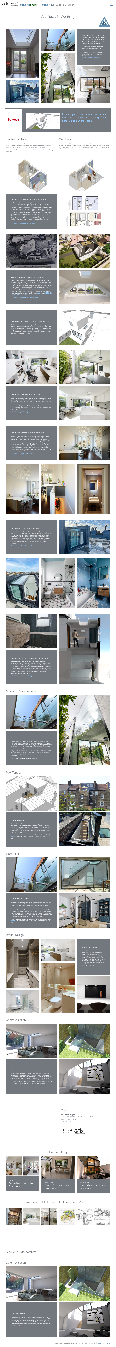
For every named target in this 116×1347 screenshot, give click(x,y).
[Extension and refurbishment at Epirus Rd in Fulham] (14, 1216)
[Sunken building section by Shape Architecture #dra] (84, 1216)
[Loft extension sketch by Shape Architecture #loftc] (102, 1216)
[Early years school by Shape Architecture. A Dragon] (67, 1216)
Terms (108, 1343)
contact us (40, 293)
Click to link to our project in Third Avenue (22, 453)
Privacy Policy (101, 1343)
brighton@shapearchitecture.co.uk (73, 1122)
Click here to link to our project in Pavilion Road (23, 223)
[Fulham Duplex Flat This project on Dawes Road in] (49, 1216)
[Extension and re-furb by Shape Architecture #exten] (31, 1216)
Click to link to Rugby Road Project (20, 412)
